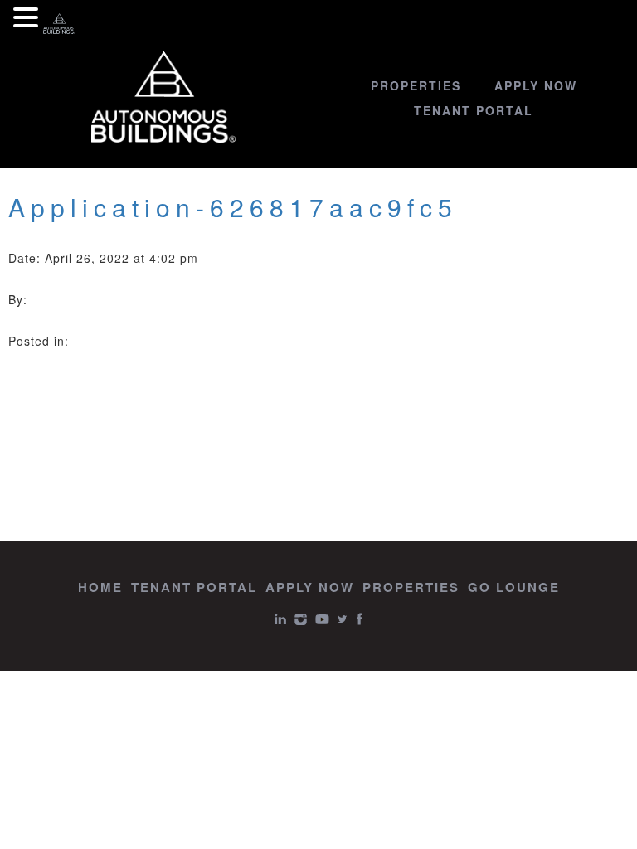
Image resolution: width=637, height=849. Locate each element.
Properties (416, 85)
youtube (322, 619)
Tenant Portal (473, 110)
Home (100, 587)
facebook (359, 619)
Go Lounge (514, 587)
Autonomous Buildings (163, 97)
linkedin (280, 619)
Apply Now (535, 85)
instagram (300, 619)
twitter (343, 619)
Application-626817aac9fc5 (233, 207)
